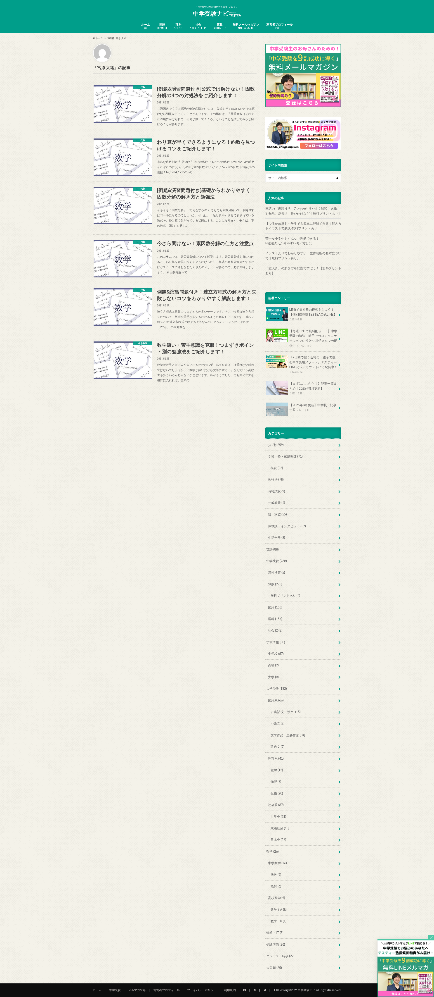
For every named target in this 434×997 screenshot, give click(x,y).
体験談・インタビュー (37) (287, 526)
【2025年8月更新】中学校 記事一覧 (312, 407)
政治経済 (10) (280, 828)
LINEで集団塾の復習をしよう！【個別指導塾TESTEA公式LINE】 (313, 314)
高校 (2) (273, 665)
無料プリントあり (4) (285, 595)
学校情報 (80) (275, 642)
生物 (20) (277, 793)
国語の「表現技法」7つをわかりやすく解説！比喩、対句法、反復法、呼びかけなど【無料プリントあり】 (303, 211)
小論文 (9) (277, 723)
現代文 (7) (277, 747)
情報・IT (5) (274, 933)
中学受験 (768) (276, 561)
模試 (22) (277, 468)
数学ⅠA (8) (279, 909)
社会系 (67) (276, 805)
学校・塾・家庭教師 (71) (285, 456)
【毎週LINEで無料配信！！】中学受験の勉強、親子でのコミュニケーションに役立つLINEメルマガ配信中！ (313, 338)
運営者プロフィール (279, 26)
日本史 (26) (278, 840)
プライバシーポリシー (202, 990)
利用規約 (230, 990)
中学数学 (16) (277, 863)
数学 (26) (272, 851)
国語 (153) (275, 607)
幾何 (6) (276, 886)
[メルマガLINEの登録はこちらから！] (405, 995)
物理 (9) (276, 781)
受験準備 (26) (275, 944)
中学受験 (115, 990)
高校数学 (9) (276, 898)
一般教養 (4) (276, 503)
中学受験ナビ (211, 13)
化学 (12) (277, 770)
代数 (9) (276, 875)
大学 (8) (273, 677)
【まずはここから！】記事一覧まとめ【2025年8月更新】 (313, 388)
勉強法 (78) (276, 479)
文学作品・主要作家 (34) (288, 735)
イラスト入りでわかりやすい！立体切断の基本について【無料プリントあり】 (303, 255)
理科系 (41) (276, 758)
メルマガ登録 (137, 990)
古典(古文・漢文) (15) (286, 712)
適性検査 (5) (276, 572)
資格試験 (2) (276, 491)
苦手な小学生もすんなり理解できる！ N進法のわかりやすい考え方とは (303, 240)
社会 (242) (275, 630)
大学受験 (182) (276, 688)
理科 (178, 26)
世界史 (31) (278, 816)
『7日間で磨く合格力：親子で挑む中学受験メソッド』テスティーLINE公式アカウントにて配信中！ (313, 364)
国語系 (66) (276, 700)
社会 (198, 26)
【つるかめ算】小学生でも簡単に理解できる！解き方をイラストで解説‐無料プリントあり (303, 226)
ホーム (145, 26)
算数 (220, 26)
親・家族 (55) (277, 514)
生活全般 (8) (276, 537)
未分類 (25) (274, 968)
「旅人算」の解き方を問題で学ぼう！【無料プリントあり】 (303, 270)
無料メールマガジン (246, 26)
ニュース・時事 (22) (280, 956)
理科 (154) (275, 619)
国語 (162, 26)
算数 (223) (275, 584)
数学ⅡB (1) (278, 921)
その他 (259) (275, 445)
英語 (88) (272, 549)
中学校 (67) (276, 654)
